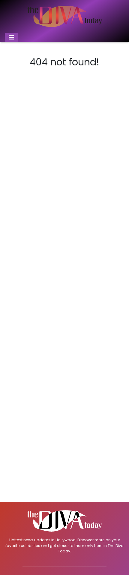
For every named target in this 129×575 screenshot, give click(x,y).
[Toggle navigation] (11, 37)
